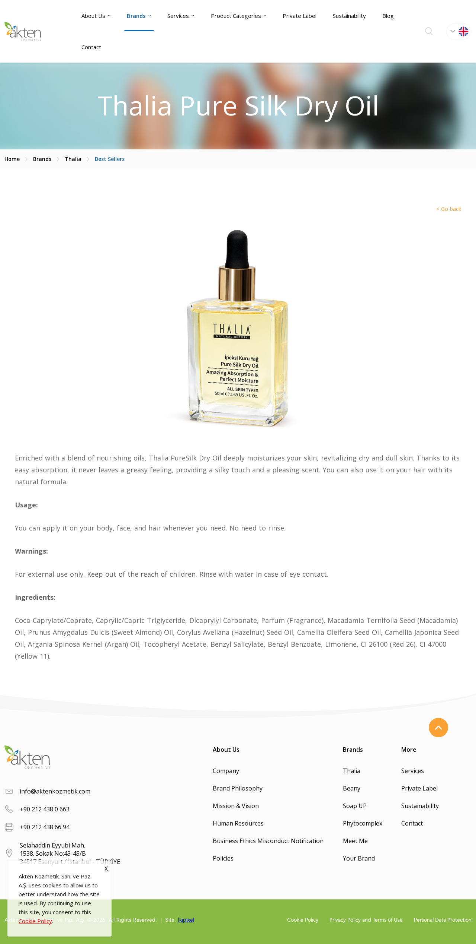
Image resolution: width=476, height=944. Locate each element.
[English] (459, 31)
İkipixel (186, 920)
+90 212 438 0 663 (45, 809)
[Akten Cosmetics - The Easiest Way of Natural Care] (22, 31)
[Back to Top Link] (438, 727)
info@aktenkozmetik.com (55, 791)
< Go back (448, 208)
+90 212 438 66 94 (45, 827)
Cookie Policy (35, 921)
